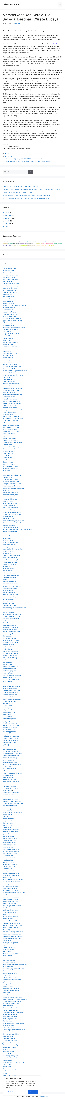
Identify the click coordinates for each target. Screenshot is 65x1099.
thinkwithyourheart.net (10, 440)
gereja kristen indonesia (23, 243)
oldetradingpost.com (10, 392)
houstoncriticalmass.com (11, 605)
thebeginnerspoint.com (10, 595)
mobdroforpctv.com (9, 582)
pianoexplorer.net (8, 971)
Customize (11, 1092)
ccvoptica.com (7, 940)
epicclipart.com (8, 344)
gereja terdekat (5, 243)
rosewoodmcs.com (9, 958)
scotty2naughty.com (9, 671)
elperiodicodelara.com (10, 273)
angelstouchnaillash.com (11, 492)
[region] (22, 1086)
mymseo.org (7, 1064)
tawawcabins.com (9, 451)
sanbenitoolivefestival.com (12, 586)
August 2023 (7, 218)
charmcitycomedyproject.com (13, 675)
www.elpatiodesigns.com (11, 988)
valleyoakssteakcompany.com (13, 803)
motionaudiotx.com (9, 1071)
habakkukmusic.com (10, 866)
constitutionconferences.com (12, 812)
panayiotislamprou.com (11, 364)
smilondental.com (9, 497)
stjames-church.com (9, 669)
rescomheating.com (9, 1075)
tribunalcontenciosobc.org (11, 616)
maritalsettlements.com (11, 736)
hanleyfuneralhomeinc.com (12, 484)
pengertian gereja (51, 245)
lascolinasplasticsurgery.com (12, 925)
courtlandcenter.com (10, 784)
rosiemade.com (8, 477)
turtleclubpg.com (8, 775)
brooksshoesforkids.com (11, 830)
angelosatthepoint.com (10, 799)
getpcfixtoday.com (9, 338)
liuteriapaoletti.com (9, 749)
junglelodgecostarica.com (11, 721)
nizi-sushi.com (7, 706)
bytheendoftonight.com (11, 575)
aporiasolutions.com (9, 834)
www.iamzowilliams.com (11, 966)
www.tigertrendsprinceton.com (13, 879)
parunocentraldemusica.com (12, 997)
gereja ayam (10, 243)
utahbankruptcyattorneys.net (13, 442)
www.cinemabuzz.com (10, 953)
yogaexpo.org (7, 553)
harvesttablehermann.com (12, 405)
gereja (7, 153)
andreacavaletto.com (10, 558)
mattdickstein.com (9, 860)
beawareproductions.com (11, 677)
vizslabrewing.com (9, 462)
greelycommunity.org (10, 658)
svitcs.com (6, 816)
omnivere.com (7, 295)
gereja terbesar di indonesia (8, 241)
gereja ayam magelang (39, 241)
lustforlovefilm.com (9, 647)
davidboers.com (8, 856)
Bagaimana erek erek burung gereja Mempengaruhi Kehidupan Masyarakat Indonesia (31, 189)
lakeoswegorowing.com (10, 1056)
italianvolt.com (7, 458)
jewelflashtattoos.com (10, 336)
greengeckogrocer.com (10, 508)
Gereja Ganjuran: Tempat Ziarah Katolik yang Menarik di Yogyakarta (26, 198)
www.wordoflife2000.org (11, 447)
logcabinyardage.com (10, 853)
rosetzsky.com (7, 662)
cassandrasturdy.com (10, 584)
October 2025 (7, 215)
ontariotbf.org (7, 323)
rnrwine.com (7, 1053)
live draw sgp (57, 44)
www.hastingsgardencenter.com (13, 969)
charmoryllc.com (8, 601)
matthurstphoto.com (10, 1019)
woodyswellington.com (10, 984)
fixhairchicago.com (9, 808)
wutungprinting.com (9, 734)
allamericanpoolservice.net (12, 523)
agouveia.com (7, 1060)
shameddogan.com (9, 845)
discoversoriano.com (10, 592)
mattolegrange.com (9, 719)
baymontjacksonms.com (11, 740)
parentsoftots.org (8, 847)
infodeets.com (7, 281)
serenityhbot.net (8, 871)
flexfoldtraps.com (8, 895)
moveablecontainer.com (11, 384)
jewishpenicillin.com (9, 525)
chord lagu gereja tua (38, 243)
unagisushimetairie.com (11, 334)
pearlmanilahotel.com (10, 347)
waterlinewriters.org (9, 843)
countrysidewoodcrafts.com (12, 318)
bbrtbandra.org (8, 340)
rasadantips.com (8, 297)
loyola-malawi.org (8, 569)
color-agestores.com (9, 564)
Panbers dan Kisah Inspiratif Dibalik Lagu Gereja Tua (20, 186)
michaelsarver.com (9, 505)
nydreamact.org (8, 331)
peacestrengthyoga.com (11, 890)
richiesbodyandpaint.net (11, 275)
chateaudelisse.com (9, 368)
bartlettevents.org (9, 382)
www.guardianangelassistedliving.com (15, 999)
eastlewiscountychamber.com (13, 614)
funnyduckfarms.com (10, 1040)
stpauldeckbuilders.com (11, 908)
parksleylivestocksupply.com (12, 560)
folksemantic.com (8, 453)
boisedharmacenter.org (10, 562)
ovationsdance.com (9, 534)
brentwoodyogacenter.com (12, 934)
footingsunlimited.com (10, 910)
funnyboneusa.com (9, 760)
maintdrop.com (8, 349)
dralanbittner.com (9, 464)
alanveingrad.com (9, 729)
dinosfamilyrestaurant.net (11, 401)
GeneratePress (43, 1096)
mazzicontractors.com (10, 977)
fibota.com (6, 993)
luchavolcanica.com (9, 769)
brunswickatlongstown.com (12, 699)
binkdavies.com (8, 636)
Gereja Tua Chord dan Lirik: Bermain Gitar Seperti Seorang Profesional (27, 195)
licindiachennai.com (9, 277)
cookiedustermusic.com (11, 762)
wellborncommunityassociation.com (15, 371)
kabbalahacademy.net (10, 495)
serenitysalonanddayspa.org (12, 286)
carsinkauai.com (8, 1025)
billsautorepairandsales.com (12, 1008)
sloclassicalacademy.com (11, 619)
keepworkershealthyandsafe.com (14, 327)
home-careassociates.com (11, 555)
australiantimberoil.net (10, 399)
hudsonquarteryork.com (11, 990)
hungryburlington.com (10, 697)
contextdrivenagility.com (11, 679)
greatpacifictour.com (9, 777)
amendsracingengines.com (12, 897)
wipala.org (6, 566)
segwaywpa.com (8, 836)
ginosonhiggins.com (9, 732)
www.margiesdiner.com (10, 917)
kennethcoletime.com (10, 695)
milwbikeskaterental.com (11, 738)
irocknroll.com (7, 445)
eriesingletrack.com (9, 473)
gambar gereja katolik (23, 245)
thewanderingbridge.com (11, 690)
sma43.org (6, 930)
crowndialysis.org (8, 518)
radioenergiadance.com (11, 360)
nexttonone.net (8, 869)
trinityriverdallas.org (9, 545)
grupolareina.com (9, 386)
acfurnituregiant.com (10, 290)
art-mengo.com (8, 708)
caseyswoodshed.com (10, 806)
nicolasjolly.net (7, 649)
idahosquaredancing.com (11, 449)
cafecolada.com (8, 590)
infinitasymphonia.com (10, 651)
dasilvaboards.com (9, 621)
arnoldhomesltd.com (10, 429)
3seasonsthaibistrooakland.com (13, 549)
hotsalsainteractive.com (11, 284)
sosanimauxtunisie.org (10, 353)
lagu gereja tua (16, 243)
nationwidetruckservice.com (12, 773)
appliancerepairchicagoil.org (12, 321)
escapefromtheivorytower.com (13, 418)
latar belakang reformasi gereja (41, 245)
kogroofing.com (8, 355)
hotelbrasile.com (8, 377)
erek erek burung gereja (17, 241)
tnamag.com (7, 827)
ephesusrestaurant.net (10, 982)
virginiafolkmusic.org (10, 532)
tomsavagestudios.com (10, 527)
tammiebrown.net (9, 712)
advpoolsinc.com (8, 797)
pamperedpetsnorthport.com (12, 475)
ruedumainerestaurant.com (12, 660)
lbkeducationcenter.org (10, 542)
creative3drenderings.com (11, 849)
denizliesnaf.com (8, 810)
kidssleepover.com (9, 308)
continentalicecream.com (11, 632)
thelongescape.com (9, 716)
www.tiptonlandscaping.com (12, 936)
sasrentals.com (8, 501)
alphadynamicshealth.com (11, 1034)
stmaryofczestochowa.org (11, 686)
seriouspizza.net (8, 819)
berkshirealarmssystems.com (12, 460)
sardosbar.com (7, 455)
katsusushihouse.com (10, 656)
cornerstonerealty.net (10, 962)
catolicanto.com (8, 540)
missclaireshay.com (9, 268)
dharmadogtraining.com (11, 1069)
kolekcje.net (7, 538)
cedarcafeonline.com (10, 288)
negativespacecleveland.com (12, 747)
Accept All (33, 1092)
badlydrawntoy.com (9, 862)
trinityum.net (7, 975)
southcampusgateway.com (12, 366)
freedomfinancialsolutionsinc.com (14, 893)
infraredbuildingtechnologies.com (14, 403)
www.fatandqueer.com (10, 901)
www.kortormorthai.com (11, 899)
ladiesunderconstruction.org (12, 395)
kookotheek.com (8, 362)
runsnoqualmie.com (9, 912)
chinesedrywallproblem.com (12, 753)
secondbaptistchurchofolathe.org (14, 1062)
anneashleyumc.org (9, 903)
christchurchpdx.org (9, 638)
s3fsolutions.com (8, 414)
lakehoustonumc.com (10, 864)
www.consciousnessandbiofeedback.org (16, 964)
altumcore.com (8, 823)
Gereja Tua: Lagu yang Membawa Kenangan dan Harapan (24, 159)
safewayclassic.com (9, 316)
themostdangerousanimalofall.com (14, 608)
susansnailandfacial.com (11, 875)
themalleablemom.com (10, 692)
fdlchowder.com (8, 919)
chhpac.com (7, 1067)
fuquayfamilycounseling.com (12, 1058)
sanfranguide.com (9, 599)
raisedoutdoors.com (9, 438)
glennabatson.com (9, 623)
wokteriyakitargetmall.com (12, 512)
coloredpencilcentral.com (11, 431)
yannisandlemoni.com (10, 466)
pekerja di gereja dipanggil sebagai (28, 241)
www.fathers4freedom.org (11, 882)
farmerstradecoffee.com (11, 851)
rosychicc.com (7, 571)
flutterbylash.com (8, 1036)
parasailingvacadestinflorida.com (14, 1030)
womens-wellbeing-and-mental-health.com (17, 529)
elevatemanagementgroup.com (13, 1045)
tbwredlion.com (8, 1006)
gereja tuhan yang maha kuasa (47, 243)
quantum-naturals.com (10, 1010)
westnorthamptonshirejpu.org (13, 375)
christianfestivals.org (10, 723)
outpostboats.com (9, 573)
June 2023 (6, 224)
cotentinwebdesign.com (11, 390)
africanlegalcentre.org (10, 653)
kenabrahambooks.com (11, 640)
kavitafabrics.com (8, 766)
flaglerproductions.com (10, 627)
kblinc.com (6, 471)
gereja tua (8, 156)
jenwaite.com (7, 1043)
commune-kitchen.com (10, 642)
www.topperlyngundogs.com (12, 884)
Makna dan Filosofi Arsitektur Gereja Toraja (17, 192)
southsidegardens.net (10, 973)
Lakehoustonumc (12, 4)
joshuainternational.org (11, 873)
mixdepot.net (7, 956)
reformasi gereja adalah (31, 245)
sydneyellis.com (8, 516)
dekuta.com (7, 951)
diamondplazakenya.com (11, 1004)
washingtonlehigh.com (10, 943)
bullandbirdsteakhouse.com (12, 923)
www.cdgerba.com (9, 995)
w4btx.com (6, 490)
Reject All (22, 1092)
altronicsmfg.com (8, 301)
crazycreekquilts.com (10, 634)
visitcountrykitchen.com (11, 725)
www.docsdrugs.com (9, 914)
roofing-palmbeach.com (11, 425)
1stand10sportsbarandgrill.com (13, 488)
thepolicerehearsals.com (11, 610)
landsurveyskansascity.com (12, 906)
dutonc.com (7, 714)
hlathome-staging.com (10, 510)
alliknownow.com (8, 612)
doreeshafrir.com (8, 673)
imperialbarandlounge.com (12, 436)
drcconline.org (7, 790)
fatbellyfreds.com (8, 986)
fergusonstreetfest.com (11, 1014)
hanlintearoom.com (9, 1038)
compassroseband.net (10, 821)
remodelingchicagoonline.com (13, 932)
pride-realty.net (8, 1032)
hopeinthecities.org (9, 577)
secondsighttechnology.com (12, 503)
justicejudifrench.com (10, 688)
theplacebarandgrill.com (11, 793)
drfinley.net (6, 1049)
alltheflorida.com (8, 1021)
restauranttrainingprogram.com (13, 521)
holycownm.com (8, 771)
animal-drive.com (8, 825)
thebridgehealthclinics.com (12, 840)
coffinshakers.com (9, 684)
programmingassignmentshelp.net (14, 305)
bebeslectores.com (9, 397)
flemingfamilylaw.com (10, 1051)
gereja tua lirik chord (14, 245)
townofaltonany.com (10, 743)
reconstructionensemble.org (12, 764)
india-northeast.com (9, 423)
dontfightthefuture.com (11, 427)
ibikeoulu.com (7, 682)
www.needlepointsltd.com (11, 921)
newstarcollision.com (10, 499)
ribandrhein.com (8, 536)
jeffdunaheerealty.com (10, 888)
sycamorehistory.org (9, 960)
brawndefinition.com (10, 629)
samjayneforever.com (10, 1017)
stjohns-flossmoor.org (10, 758)
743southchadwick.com (10, 421)
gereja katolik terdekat (7, 245)
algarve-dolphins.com (10, 727)
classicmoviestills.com (10, 588)
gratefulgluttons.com (10, 579)
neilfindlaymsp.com (9, 786)
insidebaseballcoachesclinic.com (13, 1023)
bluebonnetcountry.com (11, 342)
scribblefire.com (8, 551)
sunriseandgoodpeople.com (12, 751)
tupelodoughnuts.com (10, 479)
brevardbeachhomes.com (11, 416)
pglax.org (6, 745)
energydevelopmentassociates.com (15, 410)
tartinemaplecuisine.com (11, 701)
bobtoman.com (8, 351)
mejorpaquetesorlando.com (12, 486)
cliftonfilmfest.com (9, 434)
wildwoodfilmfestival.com (11, 373)
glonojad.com (7, 664)
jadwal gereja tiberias (57, 241)
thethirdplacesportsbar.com (12, 980)
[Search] (30, 172)
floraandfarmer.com (9, 412)
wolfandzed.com (8, 949)
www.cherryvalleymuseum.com (13, 388)
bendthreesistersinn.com (11, 756)
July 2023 (6, 221)
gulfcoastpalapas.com (10, 838)
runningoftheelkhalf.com (11, 886)
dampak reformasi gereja (48, 241)
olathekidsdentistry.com (11, 482)
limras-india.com (8, 271)
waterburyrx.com (8, 795)
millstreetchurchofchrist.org (12, 1027)
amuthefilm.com (8, 645)
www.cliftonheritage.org (11, 927)
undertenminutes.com (10, 292)
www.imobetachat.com (10, 858)
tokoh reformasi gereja (58, 243)
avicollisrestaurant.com (10, 788)
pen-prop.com (7, 877)
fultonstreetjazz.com (9, 379)
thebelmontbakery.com (10, 314)
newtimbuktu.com (9, 299)
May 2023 (6, 227)
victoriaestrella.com (9, 779)
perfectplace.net (8, 547)
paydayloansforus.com (10, 312)
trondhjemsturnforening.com (13, 1001)
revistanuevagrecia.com (11, 666)
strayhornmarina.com (10, 625)
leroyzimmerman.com (10, 1047)
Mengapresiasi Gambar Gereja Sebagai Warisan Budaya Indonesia (27, 161)
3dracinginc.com (8, 603)
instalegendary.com (9, 325)
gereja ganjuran (30, 243)
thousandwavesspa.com (11, 782)
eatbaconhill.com (8, 303)
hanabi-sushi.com (9, 947)
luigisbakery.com (8, 945)
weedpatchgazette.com (10, 469)
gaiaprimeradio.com (9, 710)
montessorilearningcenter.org (13, 1012)
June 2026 (6, 212)
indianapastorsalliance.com (12, 801)
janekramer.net (8, 703)
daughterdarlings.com (10, 279)
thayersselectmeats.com (11, 832)
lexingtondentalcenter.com (12, 514)
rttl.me (5, 1073)
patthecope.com (8, 814)
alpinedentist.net (8, 358)
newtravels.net (8, 310)
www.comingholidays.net (11, 597)
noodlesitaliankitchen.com (11, 329)
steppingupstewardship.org (12, 938)
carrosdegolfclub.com (10, 408)
